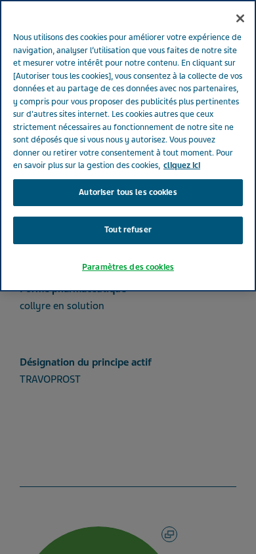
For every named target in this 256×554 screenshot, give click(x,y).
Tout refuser (128, 229)
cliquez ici (181, 165)
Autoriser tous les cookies (128, 192)
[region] (128, 145)
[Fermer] (240, 18)
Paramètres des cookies (128, 267)
